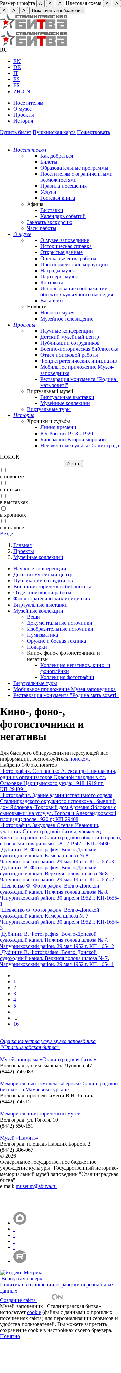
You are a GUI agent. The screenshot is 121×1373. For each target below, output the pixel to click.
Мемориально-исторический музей (40, 1114)
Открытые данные (61, 252)
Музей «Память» (19, 1138)
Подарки (37, 647)
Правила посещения (63, 186)
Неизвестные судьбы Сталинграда (79, 445)
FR (16, 85)
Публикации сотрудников (70, 343)
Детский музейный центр (69, 337)
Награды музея (57, 270)
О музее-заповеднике (64, 240)
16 (16, 1024)
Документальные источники (59, 623)
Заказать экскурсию (49, 222)
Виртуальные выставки (67, 397)
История (23, 121)
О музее (22, 109)
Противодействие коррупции (74, 264)
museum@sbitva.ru (36, 1186)
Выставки (51, 210)
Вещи (33, 617)
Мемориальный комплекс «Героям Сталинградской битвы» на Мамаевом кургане (59, 1086)
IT (15, 73)
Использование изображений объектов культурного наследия (76, 291)
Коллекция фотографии (67, 677)
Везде (6, 533)
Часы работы (41, 228)
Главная (22, 545)
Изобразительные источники (60, 629)
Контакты (51, 282)
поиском (79, 759)
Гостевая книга (57, 198)
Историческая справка (66, 246)
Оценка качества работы (68, 258)
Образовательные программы (74, 168)
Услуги (48, 192)
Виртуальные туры (49, 409)
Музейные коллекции (65, 403)
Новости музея (57, 313)
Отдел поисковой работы (69, 355)
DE (17, 67)
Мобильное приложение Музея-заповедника (64, 689)
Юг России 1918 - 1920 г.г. (70, 433)
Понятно (10, 1336)
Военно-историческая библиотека (79, 349)
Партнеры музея (59, 276)
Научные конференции (66, 331)
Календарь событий (63, 216)
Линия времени (58, 427)
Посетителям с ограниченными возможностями (76, 177)
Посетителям (28, 103)
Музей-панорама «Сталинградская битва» (48, 1059)
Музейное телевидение (66, 319)
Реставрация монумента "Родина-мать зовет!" (66, 695)
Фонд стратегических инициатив (78, 361)
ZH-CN (21, 91)
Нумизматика (42, 635)
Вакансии (51, 300)
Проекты (23, 115)
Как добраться (56, 156)
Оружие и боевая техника (56, 641)
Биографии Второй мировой (73, 439)
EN (17, 61)
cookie (34, 1312)
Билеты (48, 162)
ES (16, 79)
